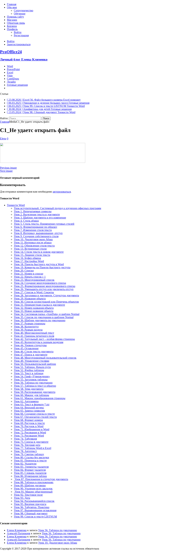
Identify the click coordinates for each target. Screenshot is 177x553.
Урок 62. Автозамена (26, 401)
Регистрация (21, 35)
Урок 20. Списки (24, 270)
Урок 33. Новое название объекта (33, 311)
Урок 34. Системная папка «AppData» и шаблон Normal (46, 314)
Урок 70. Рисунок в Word (28, 426)
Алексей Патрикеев (18, 533)
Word (10, 66)
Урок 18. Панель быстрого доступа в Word (39, 264)
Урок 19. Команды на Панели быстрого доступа (42, 267)
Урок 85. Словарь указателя (30, 473)
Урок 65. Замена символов (29, 410)
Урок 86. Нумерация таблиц (30, 476)
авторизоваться (62, 191)
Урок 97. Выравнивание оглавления (35, 510)
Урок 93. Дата (22, 497)
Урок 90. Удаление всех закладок (33, 488)
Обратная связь (16, 22)
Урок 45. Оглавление (26, 348)
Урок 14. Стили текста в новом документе (39, 251)
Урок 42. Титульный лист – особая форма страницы (44, 339)
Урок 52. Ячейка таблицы (29, 370)
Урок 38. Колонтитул (26, 326)
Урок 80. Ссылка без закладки (31, 457)
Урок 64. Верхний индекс (29, 407)
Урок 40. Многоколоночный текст (34, 332)
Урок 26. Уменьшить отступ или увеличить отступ (43, 289)
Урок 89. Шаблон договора (30, 485)
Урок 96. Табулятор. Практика (31, 507)
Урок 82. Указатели (25, 463)
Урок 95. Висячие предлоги (30, 504)
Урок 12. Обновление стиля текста (34, 245)
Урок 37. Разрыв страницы (29, 323)
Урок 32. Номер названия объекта (34, 307)
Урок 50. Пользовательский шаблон (35, 363)
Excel (10, 72)
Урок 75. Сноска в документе (31, 441)
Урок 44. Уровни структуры (30, 345)
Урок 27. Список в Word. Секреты (34, 292)
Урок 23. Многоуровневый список (34, 279)
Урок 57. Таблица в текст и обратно (35, 385)
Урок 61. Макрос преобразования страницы (39, 398)
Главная (11, 4)
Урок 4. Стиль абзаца (26, 220)
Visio (10, 75)
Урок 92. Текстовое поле (28, 494)
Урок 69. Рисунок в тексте (29, 423)
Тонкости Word (16, 205)
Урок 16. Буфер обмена (27, 258)
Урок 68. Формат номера (28, 420)
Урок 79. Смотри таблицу (29, 454)
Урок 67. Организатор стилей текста (35, 416)
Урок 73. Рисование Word (29, 435)
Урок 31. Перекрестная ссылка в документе (39, 304)
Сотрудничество (23, 10)
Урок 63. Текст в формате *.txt (31, 404)
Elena (3, 138)
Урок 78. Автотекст (25, 451)
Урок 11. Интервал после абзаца (33, 242)
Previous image (8, 167)
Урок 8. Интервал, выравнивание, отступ (38, 233)
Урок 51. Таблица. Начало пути (32, 367)
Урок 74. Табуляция (25, 438)
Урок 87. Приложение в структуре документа (41, 479)
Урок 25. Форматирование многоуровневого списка (44, 286)
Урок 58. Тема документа (28, 388)
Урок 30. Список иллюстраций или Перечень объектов (46, 301)
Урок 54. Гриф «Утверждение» (32, 376)
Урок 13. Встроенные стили (30, 248)
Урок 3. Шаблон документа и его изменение (40, 217)
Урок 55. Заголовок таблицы (31, 379)
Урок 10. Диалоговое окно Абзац (33, 239)
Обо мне (12, 7)
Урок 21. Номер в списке (28, 273)
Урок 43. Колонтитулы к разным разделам (38, 342)
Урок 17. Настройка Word (29, 261)
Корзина (12, 26)
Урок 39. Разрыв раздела (28, 329)
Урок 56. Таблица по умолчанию (33, 382)
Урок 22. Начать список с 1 (30, 276)
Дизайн (11, 81)
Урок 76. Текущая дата (27, 444)
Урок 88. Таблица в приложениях (33, 482)
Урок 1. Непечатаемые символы (33, 211)
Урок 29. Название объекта (30, 298)
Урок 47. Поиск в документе (30, 354)
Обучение (19, 13)
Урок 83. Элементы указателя (31, 466)
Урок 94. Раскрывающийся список (34, 501)
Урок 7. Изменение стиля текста (33, 230)
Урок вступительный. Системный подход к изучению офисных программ (57, 208)
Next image (6, 170)
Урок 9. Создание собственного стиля (36, 236)
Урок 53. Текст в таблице (28, 373)
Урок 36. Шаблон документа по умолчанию (39, 320)
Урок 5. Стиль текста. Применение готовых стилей (44, 223)
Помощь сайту (15, 16)
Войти (17, 32)
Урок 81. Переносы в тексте (30, 460)
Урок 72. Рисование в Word (30, 432)
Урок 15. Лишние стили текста (32, 254)
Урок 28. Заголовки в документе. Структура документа (46, 295)
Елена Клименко (17, 530)
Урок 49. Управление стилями (31, 360)
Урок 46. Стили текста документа (33, 351)
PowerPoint (13, 69)
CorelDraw (13, 78)
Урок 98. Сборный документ (31, 513)
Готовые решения (17, 84)
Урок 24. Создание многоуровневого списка (40, 283)
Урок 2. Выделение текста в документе (37, 214)
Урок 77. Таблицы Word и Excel (32, 448)
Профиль (12, 29)
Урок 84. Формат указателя (30, 469)
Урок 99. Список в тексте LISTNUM (35, 516)
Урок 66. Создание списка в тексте (34, 413)
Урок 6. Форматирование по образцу (35, 226)
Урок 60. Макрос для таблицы (31, 395)
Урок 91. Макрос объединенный (33, 491)
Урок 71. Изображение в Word (31, 429)
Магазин (12, 19)
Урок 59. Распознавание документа (34, 392)
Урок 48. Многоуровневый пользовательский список (45, 357)
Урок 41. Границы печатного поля (34, 335)
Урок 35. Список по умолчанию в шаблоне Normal (43, 317)
